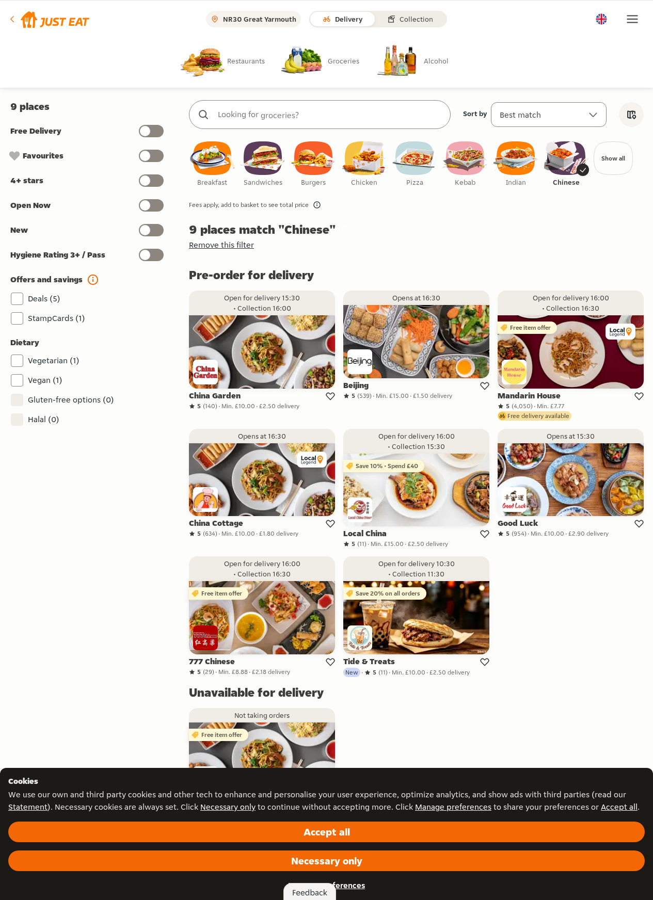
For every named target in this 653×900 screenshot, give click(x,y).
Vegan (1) (45, 380)
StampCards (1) (56, 318)
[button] (48, 19)
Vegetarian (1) (53, 360)
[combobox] (330, 114)
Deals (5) (44, 298)
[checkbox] (212, 164)
